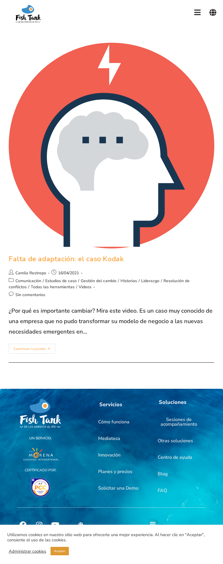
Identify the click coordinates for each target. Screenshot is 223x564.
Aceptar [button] (59, 551)
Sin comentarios (30, 295)
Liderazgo (150, 281)
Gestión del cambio (98, 281)
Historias (129, 281)
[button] (110, 404)
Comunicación (28, 281)
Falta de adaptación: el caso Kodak (66, 259)
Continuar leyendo (34, 347)
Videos (85, 287)
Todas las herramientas (53, 287)
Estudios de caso (61, 281)
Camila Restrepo (30, 273)
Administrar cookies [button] (27, 551)
